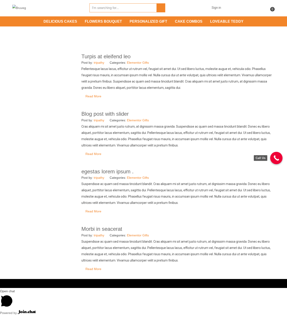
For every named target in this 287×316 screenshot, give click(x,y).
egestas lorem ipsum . (107, 171)
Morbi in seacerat (101, 229)
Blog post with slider (105, 114)
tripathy (99, 62)
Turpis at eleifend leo (105, 56)
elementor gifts (138, 62)
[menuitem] (60, 21)
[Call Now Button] (276, 158)
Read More (93, 96)
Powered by (9, 313)
